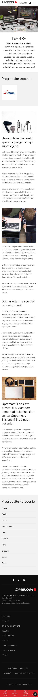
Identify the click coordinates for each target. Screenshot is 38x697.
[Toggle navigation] (34, 3)
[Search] (30, 3)
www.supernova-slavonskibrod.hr (16, 603)
